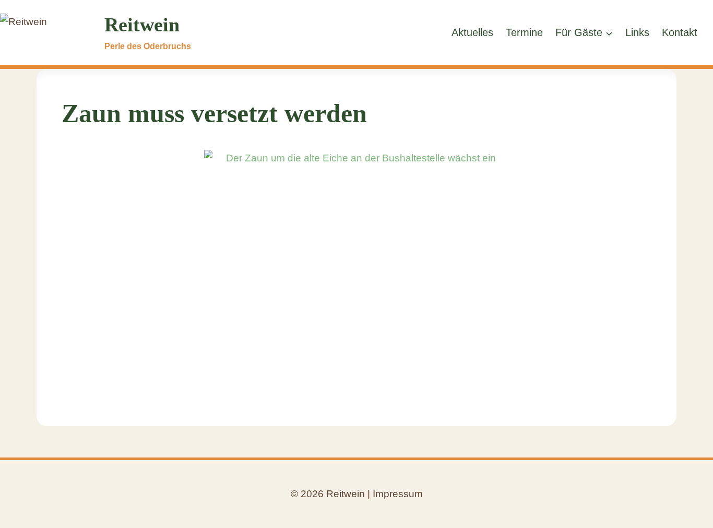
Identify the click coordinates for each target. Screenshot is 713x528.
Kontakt (679, 32)
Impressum (398, 493)
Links (637, 32)
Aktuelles (472, 32)
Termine (524, 32)
